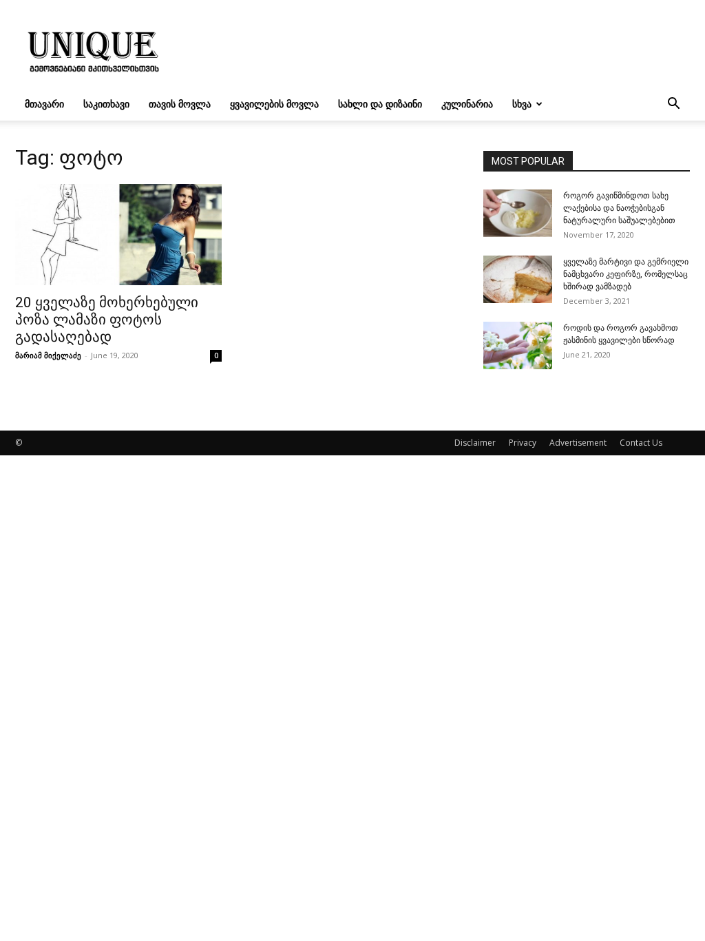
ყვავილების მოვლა (274, 103)
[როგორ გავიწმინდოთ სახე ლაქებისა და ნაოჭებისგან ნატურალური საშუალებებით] (517, 213)
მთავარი (44, 103)
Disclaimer (475, 442)
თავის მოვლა (180, 103)
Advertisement (578, 442)
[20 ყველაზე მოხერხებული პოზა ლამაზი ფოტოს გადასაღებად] (118, 234)
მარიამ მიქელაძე (48, 355)
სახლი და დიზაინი (380, 103)
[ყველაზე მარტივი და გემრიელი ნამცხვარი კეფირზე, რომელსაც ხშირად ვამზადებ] (517, 279)
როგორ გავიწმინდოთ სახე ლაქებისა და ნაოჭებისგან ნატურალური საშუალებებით (619, 208)
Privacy (522, 442)
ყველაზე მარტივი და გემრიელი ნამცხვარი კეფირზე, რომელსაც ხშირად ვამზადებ (625, 274)
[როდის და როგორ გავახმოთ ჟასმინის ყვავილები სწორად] (517, 345)
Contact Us (641, 442)
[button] (673, 105)
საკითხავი (106, 103)
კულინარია (467, 103)
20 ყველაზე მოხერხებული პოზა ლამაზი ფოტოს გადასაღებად (106, 319)
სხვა (522, 103)
